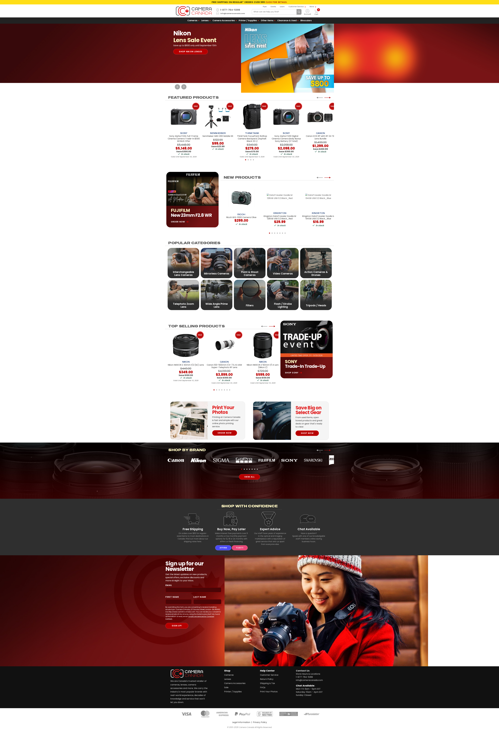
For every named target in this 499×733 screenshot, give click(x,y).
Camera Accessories (223, 20)
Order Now (178, 221)
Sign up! (177, 625)
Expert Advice (270, 529)
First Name (172, 596)
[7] (285, 233)
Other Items (267, 20)
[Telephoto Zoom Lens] (183, 294)
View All (249, 476)
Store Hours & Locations (308, 673)
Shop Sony (291, 372)
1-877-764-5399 (230, 9)
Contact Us (303, 670)
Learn (282, 6)
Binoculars (306, 20)
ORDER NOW (225, 432)
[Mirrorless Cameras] (216, 262)
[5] (279, 233)
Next (183, 86)
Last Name (199, 596)
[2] (248, 159)
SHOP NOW (307, 433)
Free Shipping (193, 529)
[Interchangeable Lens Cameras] (183, 262)
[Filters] (249, 294)
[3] (250, 159)
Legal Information (241, 722)
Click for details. (276, 2)
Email (168, 585)
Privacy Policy (260, 722)
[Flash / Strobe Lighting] (283, 294)
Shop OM (184, 60)
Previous (177, 86)
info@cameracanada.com (232, 13)
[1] (245, 159)
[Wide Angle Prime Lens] (216, 294)
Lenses (205, 20)
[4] (253, 159)
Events (273, 6)
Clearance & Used (287, 20)
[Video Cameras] (283, 262)
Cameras (192, 20)
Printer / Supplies (248, 20)
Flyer (265, 6)
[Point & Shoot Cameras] (249, 262)
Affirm (223, 547)
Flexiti (239, 547)
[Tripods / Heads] (316, 294)
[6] (282, 233)
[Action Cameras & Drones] (316, 262)
